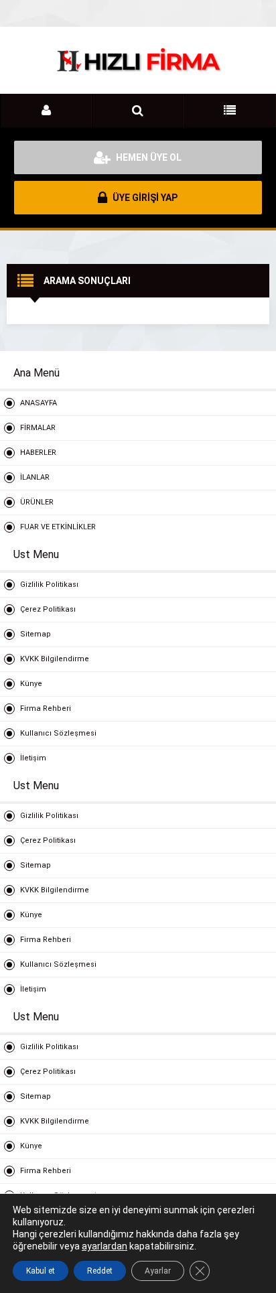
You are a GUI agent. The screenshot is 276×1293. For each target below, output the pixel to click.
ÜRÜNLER (37, 502)
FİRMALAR (38, 427)
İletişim (33, 758)
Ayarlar (158, 1271)
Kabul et (40, 1271)
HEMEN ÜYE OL (148, 157)
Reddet (100, 1271)
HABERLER (38, 452)
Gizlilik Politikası (49, 584)
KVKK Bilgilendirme (54, 659)
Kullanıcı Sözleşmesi (58, 733)
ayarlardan (104, 1246)
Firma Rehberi (45, 708)
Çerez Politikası (48, 609)
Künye (31, 683)
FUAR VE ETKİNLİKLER (58, 527)
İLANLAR (35, 477)
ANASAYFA (38, 403)
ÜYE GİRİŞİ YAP (144, 197)
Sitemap (35, 634)
